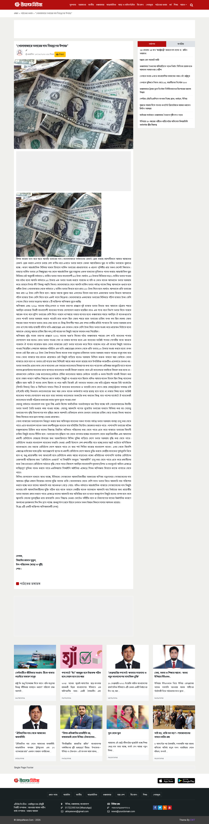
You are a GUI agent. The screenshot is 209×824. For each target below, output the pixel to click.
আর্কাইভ (66, 794)
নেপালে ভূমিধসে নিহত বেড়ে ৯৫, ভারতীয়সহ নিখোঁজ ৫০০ (163, 82)
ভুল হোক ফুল (114, 733)
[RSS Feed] (165, 807)
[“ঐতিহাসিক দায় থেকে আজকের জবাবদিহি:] (35, 717)
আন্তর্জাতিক (111, 4)
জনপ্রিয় (181, 44)
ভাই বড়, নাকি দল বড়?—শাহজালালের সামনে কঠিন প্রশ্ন (172, 735)
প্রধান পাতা (53, 794)
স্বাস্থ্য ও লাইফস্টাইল (126, 4)
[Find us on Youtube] (169, 807)
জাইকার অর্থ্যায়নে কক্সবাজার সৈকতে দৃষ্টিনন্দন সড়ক (161, 115)
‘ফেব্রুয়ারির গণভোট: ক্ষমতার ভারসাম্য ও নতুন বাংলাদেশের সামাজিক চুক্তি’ (127, 674)
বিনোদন (140, 4)
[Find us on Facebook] (155, 807)
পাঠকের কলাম (161, 4)
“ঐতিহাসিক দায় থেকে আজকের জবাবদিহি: (30, 735)
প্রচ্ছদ (16, 13)
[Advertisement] (104, 29)
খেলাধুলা (149, 4)
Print (61, 54)
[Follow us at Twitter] (160, 807)
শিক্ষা (176, 4)
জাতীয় (91, 4)
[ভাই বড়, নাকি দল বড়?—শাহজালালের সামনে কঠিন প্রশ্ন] (174, 717)
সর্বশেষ (152, 44)
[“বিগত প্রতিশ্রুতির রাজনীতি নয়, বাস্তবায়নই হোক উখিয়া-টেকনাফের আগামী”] (81, 717)
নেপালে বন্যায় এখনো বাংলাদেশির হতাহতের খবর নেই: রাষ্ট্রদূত (165, 76)
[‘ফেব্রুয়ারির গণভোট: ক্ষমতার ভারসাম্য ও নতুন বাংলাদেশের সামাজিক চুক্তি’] (128, 656)
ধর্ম (170, 4)
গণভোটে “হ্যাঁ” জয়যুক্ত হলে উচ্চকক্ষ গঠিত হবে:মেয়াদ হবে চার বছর (81, 674)
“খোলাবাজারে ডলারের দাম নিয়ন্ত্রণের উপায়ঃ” (42, 46)
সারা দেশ (121, 794)
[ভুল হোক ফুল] (128, 717)
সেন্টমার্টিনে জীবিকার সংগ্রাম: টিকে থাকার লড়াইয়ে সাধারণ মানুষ (34, 674)
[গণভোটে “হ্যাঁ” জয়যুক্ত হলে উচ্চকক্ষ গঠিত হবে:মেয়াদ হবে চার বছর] (81, 656)
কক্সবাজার (100, 4)
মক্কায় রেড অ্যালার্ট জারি (149, 60)
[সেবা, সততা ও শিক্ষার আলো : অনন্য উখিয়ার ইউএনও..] (174, 656)
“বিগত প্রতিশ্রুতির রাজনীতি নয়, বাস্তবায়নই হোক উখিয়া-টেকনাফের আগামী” (78, 735)
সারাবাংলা (82, 4)
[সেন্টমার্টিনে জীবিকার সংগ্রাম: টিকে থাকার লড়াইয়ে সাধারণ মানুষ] (35, 656)
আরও (182, 4)
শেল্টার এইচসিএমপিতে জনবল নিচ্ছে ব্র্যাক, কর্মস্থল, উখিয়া (163, 98)
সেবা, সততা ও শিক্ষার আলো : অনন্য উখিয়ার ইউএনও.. (171, 674)
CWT (192, 820)
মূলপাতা (73, 4)
